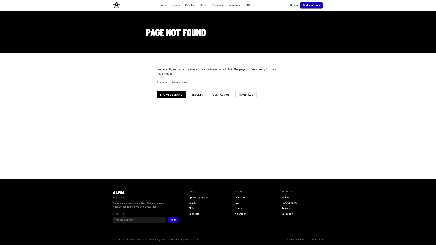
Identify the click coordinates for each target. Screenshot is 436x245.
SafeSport (287, 213)
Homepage (246, 94)
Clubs (203, 5)
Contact (239, 208)
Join (173, 219)
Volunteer (234, 5)
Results (189, 5)
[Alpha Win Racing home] (116, 5)
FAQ (248, 5)
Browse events (171, 94)
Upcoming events (198, 197)
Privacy (286, 208)
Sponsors (217, 5)
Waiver (286, 197)
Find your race (311, 5)
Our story (240, 197)
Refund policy (289, 202)
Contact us (221, 94)
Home (163, 5)
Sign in (294, 5)
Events (176, 5)
